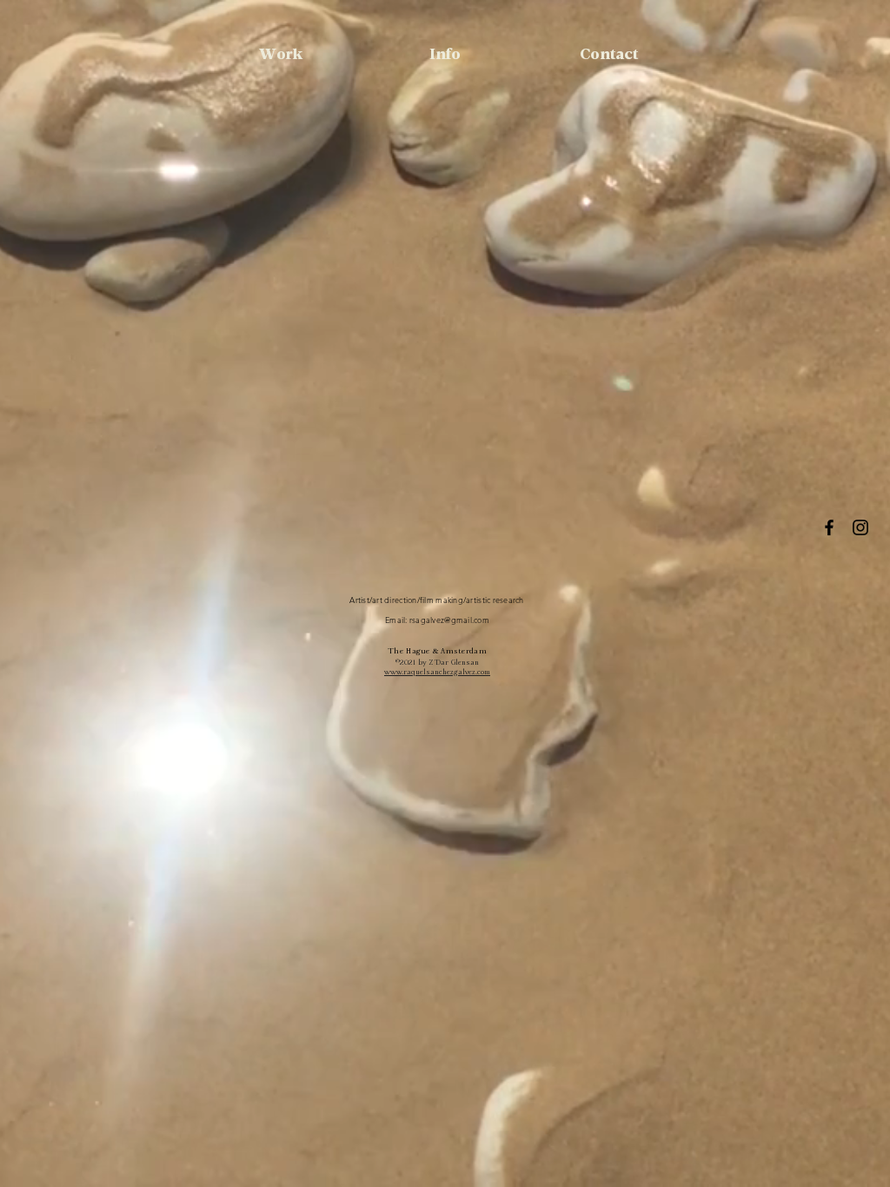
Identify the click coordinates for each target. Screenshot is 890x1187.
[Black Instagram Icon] (860, 527)
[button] (444, 55)
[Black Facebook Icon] (829, 527)
